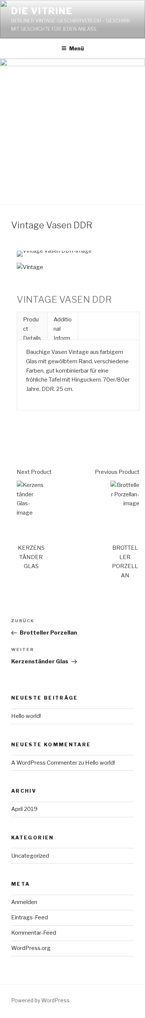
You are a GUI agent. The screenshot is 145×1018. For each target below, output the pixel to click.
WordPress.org (31, 948)
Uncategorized (30, 855)
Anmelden (24, 902)
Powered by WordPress (40, 1000)
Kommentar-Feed (33, 932)
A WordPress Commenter (44, 762)
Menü (76, 48)
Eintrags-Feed (29, 917)
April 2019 (24, 809)
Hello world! (26, 716)
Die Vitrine (41, 11)
